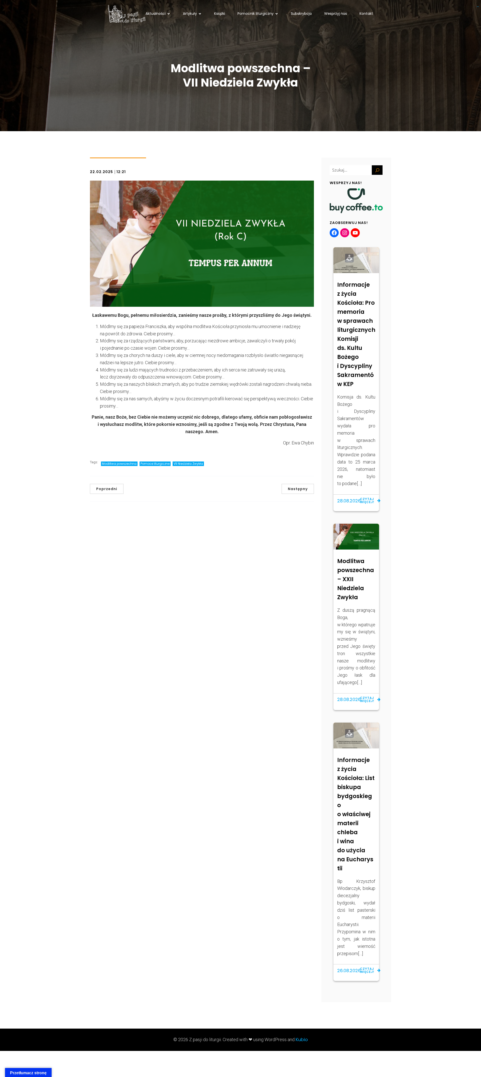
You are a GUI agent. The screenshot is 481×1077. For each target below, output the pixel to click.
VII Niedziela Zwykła (188, 463)
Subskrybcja (301, 13)
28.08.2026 (349, 501)
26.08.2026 (349, 970)
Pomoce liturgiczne (155, 463)
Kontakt (366, 13)
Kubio (302, 1039)
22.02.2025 (101, 171)
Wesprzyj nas (335, 13)
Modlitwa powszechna (119, 463)
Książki (219, 13)
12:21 (121, 171)
